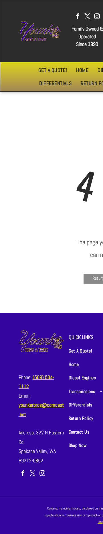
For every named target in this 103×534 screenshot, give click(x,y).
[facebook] (77, 17)
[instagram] (97, 17)
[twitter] (87, 17)
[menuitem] (53, 70)
